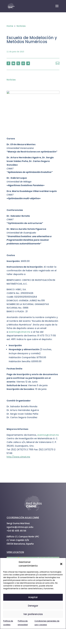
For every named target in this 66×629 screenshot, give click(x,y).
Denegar (33, 605)
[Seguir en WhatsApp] (23, 63)
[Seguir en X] (18, 63)
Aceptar (33, 597)
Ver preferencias (33, 614)
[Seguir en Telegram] (28, 63)
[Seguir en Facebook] (8, 63)
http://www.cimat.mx (18, 456)
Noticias (11, 79)
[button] (61, 563)
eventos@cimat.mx (19, 331)
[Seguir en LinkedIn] (13, 63)
